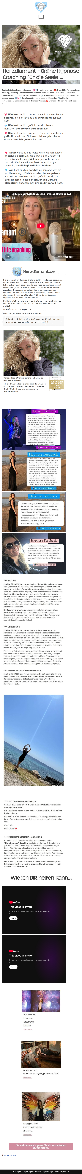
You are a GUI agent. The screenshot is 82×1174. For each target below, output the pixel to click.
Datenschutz (57, 1172)
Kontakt (66, 1172)
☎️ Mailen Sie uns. (9, 1155)
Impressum (47, 1172)
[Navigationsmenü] (41, 17)
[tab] (29, 404)
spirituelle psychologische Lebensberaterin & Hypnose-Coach (28, 404)
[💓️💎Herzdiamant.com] (41, 7)
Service (63, 404)
